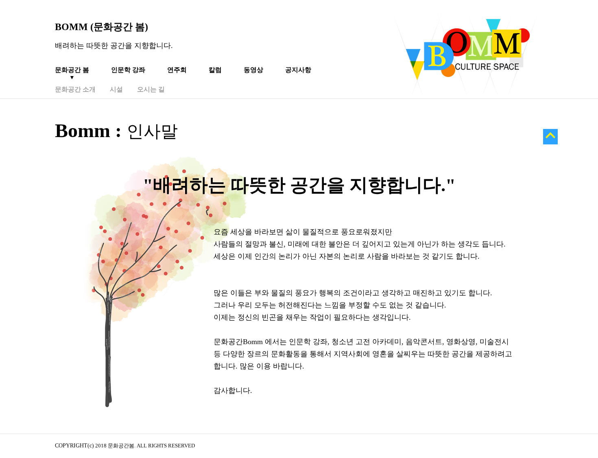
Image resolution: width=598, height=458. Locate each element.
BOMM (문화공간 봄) (101, 27)
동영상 (253, 69)
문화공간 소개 (75, 89)
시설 (116, 89)
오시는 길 (151, 89)
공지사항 (298, 69)
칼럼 (215, 69)
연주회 (177, 69)
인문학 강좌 (128, 69)
